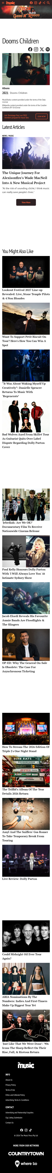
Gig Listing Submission (14, 1117)
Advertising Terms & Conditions (17, 1100)
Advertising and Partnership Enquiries (19, 1112)
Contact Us (9, 1122)
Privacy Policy (11, 1085)
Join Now (42, 116)
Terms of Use (10, 1090)
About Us (9, 1080)
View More (26, 202)
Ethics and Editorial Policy (15, 1095)
